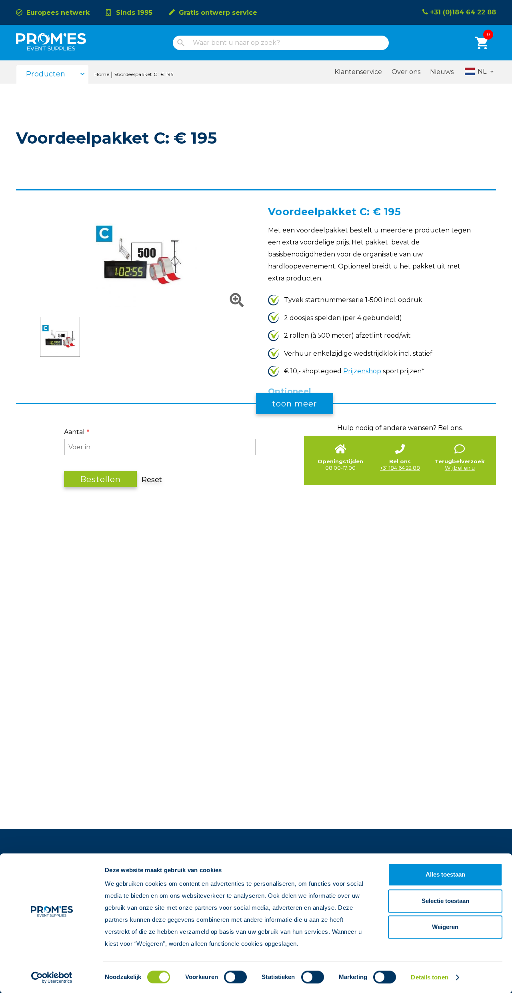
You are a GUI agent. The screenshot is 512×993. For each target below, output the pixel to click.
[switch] (228, 977)
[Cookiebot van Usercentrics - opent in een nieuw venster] (52, 977)
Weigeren (445, 926)
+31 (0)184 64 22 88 (463, 12)
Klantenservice (358, 72)
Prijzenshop (362, 371)
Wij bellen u (460, 467)
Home (101, 74)
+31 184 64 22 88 (400, 467)
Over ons (406, 72)
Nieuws (442, 72)
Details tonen (429, 977)
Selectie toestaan (445, 900)
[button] (142, 305)
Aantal (74, 432)
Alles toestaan (445, 874)
